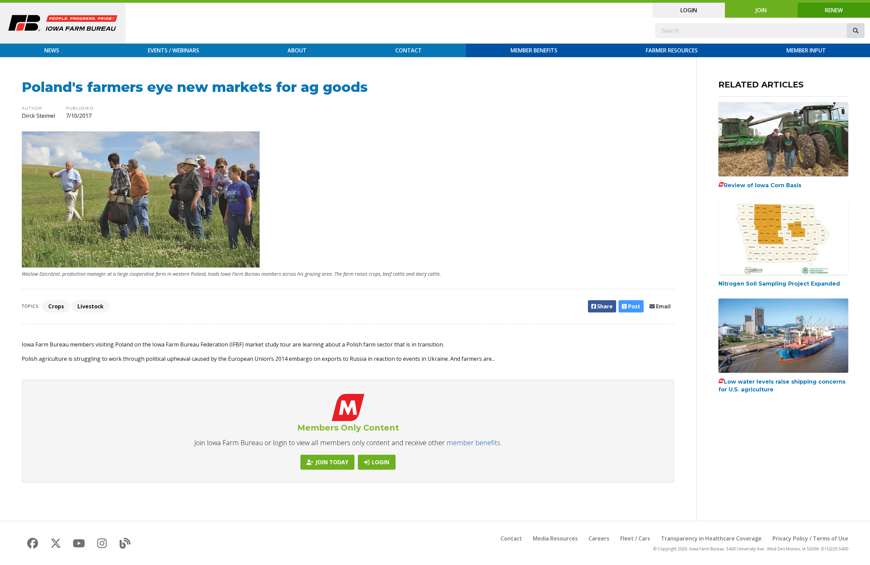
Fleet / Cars (635, 538)
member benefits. (474, 442)
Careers (599, 538)
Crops (56, 306)
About (297, 50)
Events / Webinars (173, 50)
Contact (408, 50)
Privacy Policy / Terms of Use (810, 538)
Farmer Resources (672, 50)
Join (761, 10)
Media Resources (555, 538)
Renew (834, 10)
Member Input (806, 50)
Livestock (90, 306)
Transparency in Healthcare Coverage (711, 538)
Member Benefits (533, 50)
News (51, 50)
